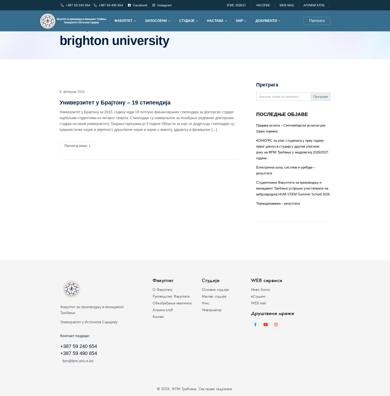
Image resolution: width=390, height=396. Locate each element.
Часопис (263, 5)
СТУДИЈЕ (187, 21)
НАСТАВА (215, 21)
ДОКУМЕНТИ (266, 21)
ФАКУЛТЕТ (123, 21)
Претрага (317, 21)
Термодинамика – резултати (278, 203)
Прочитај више (75, 146)
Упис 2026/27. (237, 5)
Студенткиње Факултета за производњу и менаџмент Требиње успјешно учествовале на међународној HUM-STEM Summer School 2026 (293, 188)
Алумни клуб (314, 5)
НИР (239, 21)
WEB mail (287, 5)
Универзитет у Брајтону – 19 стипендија (115, 102)
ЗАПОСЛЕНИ (156, 21)
